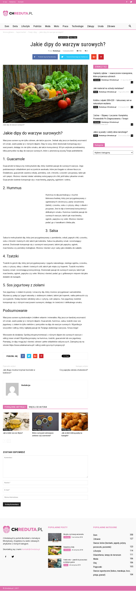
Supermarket (63, 37)
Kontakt (21, 2)
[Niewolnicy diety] (54, 550)
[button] (130, 26)
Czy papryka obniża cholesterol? (74, 370)
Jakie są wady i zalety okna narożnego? (110, 132)
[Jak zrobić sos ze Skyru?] (16, 422)
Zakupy (90, 26)
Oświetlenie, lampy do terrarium (107, 555)
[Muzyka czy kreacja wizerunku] (54, 537)
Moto (56, 26)
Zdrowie (111, 26)
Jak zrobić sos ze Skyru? (13, 433)
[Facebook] (127, 2)
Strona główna (8, 32)
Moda (47, 26)
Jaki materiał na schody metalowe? (108, 88)
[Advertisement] (85, 13)
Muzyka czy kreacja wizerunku (73, 534)
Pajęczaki (97, 567)
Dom (7, 26)
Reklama (12, 2)
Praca (65, 26)
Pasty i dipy (72, 37)
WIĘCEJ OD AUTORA (38, 407)
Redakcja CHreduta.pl (110, 80)
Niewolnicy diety (68, 547)
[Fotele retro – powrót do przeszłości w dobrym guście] (54, 563)
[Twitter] (131, 2)
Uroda (100, 26)
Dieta (15, 26)
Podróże (37, 26)
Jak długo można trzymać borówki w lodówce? (19, 371)
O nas (5, 2)
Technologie (78, 26)
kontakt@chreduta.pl (31, 549)
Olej (95, 563)
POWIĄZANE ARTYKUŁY (15, 407)
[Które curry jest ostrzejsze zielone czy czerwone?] (45, 422)
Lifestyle (25, 26)
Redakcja (56, 51)
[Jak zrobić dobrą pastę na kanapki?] (74, 422)
